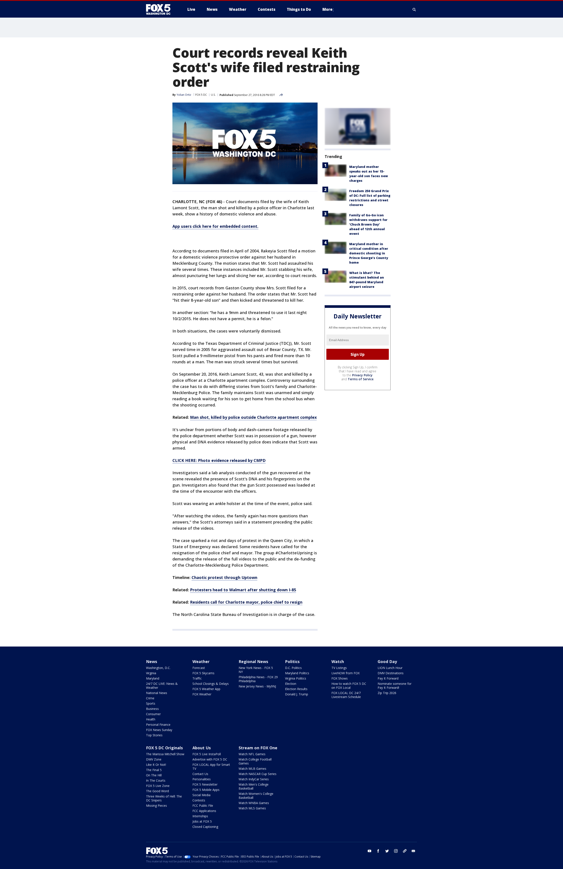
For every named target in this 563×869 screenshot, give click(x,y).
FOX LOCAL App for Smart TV (211, 766)
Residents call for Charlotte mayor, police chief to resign (246, 602)
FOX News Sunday (159, 730)
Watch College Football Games (255, 761)
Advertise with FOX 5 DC (209, 759)
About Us (201, 747)
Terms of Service (360, 379)
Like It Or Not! (156, 764)
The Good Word (157, 791)
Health (150, 719)
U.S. (213, 95)
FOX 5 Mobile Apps (205, 790)
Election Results (296, 689)
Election (290, 684)
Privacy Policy (362, 375)
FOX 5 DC (201, 95)
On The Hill (154, 775)
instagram (395, 850)
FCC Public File (202, 805)
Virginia (151, 673)
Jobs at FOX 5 (202, 821)
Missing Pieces (156, 805)
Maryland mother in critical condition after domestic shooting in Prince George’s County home (368, 253)
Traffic (197, 678)
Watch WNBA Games (254, 803)
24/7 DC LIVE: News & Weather (162, 686)
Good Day (387, 661)
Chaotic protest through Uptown (224, 577)
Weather (201, 661)
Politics (292, 661)
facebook (378, 850)
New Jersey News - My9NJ (257, 686)
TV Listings (339, 668)
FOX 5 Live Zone (158, 786)
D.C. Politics (293, 668)
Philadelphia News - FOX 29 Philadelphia (258, 679)
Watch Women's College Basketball (256, 796)
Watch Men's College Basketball (254, 786)
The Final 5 (154, 770)
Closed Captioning (205, 827)
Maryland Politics (297, 673)
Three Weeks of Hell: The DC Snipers (164, 798)
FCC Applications (204, 811)
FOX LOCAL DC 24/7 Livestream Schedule (346, 695)
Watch (337, 661)
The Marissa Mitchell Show (165, 754)
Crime (150, 698)
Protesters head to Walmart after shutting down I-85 (243, 589)
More (327, 9)
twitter (387, 850)
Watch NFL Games (252, 754)
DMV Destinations (391, 673)
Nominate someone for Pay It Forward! (394, 686)
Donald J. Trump (296, 694)
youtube (369, 850)
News (151, 661)
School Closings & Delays (210, 684)
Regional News (253, 661)
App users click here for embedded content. (215, 226)
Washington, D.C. (158, 668)
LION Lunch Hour (390, 668)
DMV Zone (153, 759)
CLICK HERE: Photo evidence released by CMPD (219, 460)
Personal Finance (158, 724)
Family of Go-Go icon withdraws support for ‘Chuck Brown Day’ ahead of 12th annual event (368, 224)
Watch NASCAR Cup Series (257, 774)
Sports (150, 703)
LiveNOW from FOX (345, 673)
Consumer (153, 714)
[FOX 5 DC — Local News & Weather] (160, 9)
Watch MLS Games (252, 808)
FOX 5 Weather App (206, 689)
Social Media (201, 795)
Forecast (198, 668)
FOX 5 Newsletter (205, 784)
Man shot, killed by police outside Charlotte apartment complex (253, 417)
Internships (200, 816)
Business (152, 709)
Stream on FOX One (258, 747)
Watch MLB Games (252, 768)
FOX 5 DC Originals (164, 747)
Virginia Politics (295, 678)
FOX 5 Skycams (203, 673)
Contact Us (200, 774)
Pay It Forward (388, 678)
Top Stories (154, 735)
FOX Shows (339, 678)
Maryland (152, 678)
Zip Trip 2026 (387, 693)
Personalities (201, 779)
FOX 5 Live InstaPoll (206, 754)
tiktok (404, 850)
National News (156, 693)
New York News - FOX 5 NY (256, 670)
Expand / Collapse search (414, 9)
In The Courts (155, 780)
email (413, 850)
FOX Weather (201, 694)
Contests (198, 800)
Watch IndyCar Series (254, 779)
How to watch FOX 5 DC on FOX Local (348, 686)
